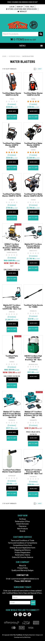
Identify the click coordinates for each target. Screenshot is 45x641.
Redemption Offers (22, 521)
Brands (22, 531)
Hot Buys (22, 519)
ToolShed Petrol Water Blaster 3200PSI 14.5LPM (33, 145)
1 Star (7, 101)
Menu (22, 45)
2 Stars (9, 101)
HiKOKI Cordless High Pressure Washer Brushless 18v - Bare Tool (33, 358)
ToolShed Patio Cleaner (12, 357)
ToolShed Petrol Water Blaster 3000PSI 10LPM (11, 195)
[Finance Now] (26, 622)
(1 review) (33, 104)
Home (4, 56)
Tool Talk (29, 7)
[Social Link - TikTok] (29, 614)
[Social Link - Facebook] (16, 614)
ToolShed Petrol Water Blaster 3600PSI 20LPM (33, 195)
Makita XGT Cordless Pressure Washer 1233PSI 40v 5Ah (33, 246)
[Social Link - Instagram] (20, 614)
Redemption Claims (22, 555)
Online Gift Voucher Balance (22, 557)
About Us (22, 566)
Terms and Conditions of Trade (22, 540)
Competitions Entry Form (22, 545)
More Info (12, 111)
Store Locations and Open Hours (22, 9)
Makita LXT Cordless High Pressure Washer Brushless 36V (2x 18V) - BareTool (12, 414)
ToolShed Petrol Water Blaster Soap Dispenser (11, 471)
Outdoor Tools (14, 56)
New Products (22, 529)
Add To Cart (11, 117)
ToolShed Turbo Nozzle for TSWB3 (33, 306)
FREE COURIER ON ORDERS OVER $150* (22, 2)
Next (40, 69)
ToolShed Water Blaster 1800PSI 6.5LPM (11, 94)
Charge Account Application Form (22, 548)
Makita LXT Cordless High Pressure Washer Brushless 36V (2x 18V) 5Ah (33, 414)
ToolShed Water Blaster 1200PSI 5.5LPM (33, 94)
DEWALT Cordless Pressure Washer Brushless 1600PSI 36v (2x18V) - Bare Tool (12, 247)
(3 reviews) (12, 155)
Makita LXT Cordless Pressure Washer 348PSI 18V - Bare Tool (33, 472)
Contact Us (22, 575)
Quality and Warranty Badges (22, 570)
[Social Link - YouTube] (25, 614)
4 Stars (14, 101)
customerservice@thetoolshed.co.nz (25, 579)
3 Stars (12, 101)
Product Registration (22, 552)
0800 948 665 (25, 581)
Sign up (20, 7)
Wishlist (23, 11)
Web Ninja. (27, 637)
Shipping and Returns (22, 550)
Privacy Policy (22, 568)
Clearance (22, 526)
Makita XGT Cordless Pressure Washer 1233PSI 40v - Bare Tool (11, 307)
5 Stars (17, 101)
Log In (11, 7)
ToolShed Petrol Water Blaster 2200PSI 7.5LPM (12, 145)
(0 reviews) (12, 104)
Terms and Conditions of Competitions (22, 543)
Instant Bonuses (22, 524)
